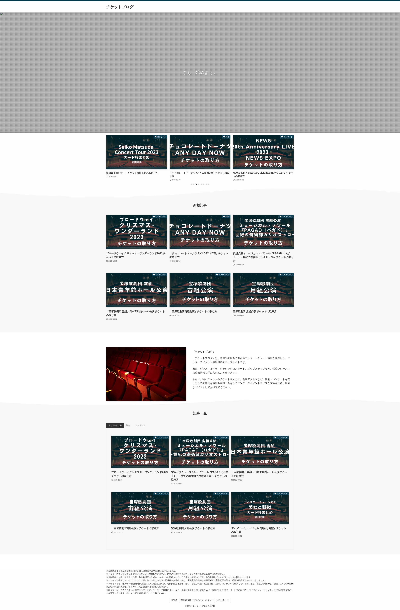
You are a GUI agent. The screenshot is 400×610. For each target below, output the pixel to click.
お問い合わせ (222, 600)
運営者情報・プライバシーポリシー (197, 600)
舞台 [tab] (128, 425)
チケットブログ (120, 7)
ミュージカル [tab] (115, 425)
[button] (191, 184)
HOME (174, 600)
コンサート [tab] (140, 425)
